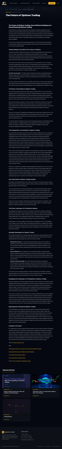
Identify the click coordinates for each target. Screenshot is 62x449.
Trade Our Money (14, 3)
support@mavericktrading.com (27, 439)
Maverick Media (36, 3)
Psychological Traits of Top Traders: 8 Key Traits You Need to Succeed (25, 348)
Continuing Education (25, 3)
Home (7, 9)
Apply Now (52, 3)
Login (58, 3)
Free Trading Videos (13, 9)
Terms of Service (47, 446)
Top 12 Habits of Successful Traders (17, 354)
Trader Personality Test (18, 342)
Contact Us (44, 3)
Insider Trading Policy (56, 446)
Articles (19, 9)
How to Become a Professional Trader (22, 361)
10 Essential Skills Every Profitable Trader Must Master (21, 351)
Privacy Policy (40, 446)
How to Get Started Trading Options (17, 358)
